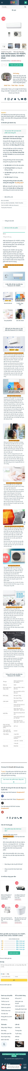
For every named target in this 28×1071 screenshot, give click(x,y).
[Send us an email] (15, 818)
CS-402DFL (6, 205)
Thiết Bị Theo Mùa (6, 52)
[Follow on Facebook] (5, 99)
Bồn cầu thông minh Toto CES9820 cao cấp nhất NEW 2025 (20, 919)
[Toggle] (3, 130)
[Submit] (25, 6)
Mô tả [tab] (4, 233)
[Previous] (3, 29)
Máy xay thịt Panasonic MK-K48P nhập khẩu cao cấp (7, 919)
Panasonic (16, 205)
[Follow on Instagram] (8, 99)
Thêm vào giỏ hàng (16, 65)
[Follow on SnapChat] (15, 99)
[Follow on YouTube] (22, 99)
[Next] (24, 29)
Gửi (14, 980)
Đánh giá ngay (14, 953)
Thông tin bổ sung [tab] (7, 236)
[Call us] (19, 99)
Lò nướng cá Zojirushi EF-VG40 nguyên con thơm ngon (20, 896)
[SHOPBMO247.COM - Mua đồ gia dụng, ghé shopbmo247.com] (14, 2)
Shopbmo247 (21, 792)
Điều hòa (11, 205)
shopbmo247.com (19, 1058)
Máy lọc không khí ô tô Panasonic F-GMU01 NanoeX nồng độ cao (6, 896)
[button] (2, 2)
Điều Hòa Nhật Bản (18, 52)
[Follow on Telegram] (25, 99)
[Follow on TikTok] (12, 99)
